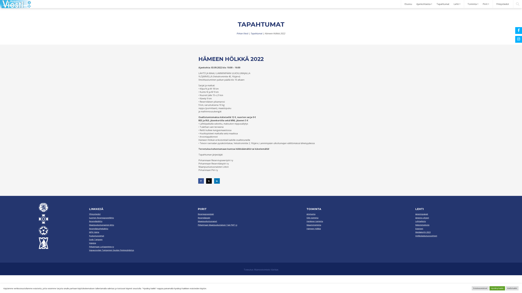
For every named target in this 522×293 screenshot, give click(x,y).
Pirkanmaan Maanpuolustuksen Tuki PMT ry (217, 225)
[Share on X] (209, 181)
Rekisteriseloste (422, 225)
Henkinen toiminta (315, 221)
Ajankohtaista (423, 4)
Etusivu (408, 4)
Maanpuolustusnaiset (207, 221)
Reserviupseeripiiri (206, 214)
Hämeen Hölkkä (314, 228)
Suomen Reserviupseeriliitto (101, 217)
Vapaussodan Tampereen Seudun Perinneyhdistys (111, 250)
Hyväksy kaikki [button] (497, 288)
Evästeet (419, 228)
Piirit (485, 4)
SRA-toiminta (312, 217)
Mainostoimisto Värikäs (266, 269)
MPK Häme (94, 232)
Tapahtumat (442, 4)
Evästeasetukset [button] (480, 288)
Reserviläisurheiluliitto (98, 228)
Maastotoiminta (314, 225)
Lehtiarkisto (420, 221)
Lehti (456, 4)
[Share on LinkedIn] (217, 181)
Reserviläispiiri (204, 217)
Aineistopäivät (421, 214)
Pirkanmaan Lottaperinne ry (101, 246)
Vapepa (92, 243)
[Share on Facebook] (201, 181)
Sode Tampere (95, 239)
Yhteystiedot (502, 4)
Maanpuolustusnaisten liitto (101, 225)
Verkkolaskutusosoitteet (426, 236)
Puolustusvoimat (96, 236)
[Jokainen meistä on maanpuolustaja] (15, 4)
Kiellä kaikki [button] (512, 288)
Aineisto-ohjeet (422, 217)
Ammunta (311, 214)
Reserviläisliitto (95, 221)
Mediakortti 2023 (423, 232)
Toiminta (472, 4)
